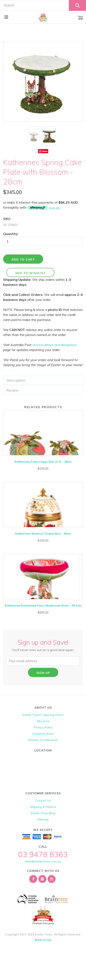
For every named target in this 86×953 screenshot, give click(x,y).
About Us (43, 721)
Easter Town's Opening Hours (43, 715)
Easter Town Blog (43, 813)
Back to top (43, 940)
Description (15, 380)
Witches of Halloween (43, 740)
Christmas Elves (43, 734)
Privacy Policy (43, 727)
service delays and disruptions (54, 345)
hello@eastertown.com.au (43, 861)
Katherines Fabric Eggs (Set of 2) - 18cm (43, 462)
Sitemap (43, 819)
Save (44, 151)
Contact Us (43, 800)
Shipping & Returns (43, 807)
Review (12, 390)
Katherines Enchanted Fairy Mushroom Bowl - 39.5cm (43, 605)
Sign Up (43, 673)
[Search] (77, 5)
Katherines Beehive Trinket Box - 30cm (43, 533)
